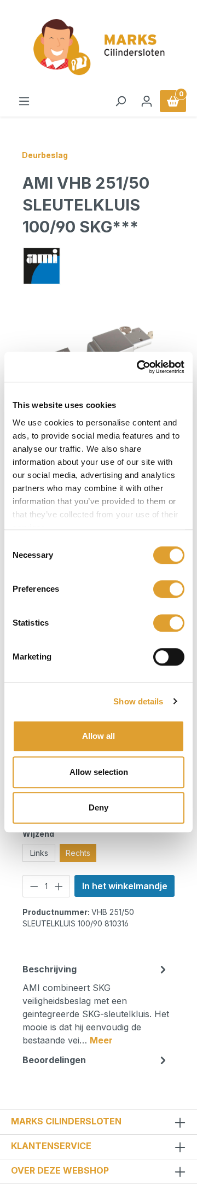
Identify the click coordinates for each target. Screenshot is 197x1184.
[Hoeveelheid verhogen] (59, 886)
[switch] (168, 589)
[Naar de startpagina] (98, 47)
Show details (138, 701)
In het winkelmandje (124, 885)
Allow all (98, 735)
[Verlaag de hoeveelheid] (33, 886)
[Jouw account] (147, 101)
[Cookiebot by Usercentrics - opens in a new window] (139, 367)
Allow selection (98, 772)
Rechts (78, 853)
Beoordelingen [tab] (54, 1059)
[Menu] (24, 101)
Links (39, 853)
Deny (98, 807)
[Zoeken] (120, 101)
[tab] (95, 1004)
